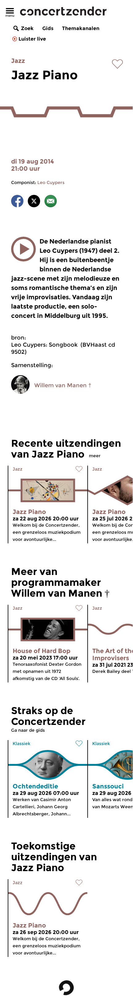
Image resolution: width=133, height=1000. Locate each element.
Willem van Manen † (62, 385)
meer (95, 455)
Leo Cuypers (50, 182)
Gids (47, 28)
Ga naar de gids (28, 730)
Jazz (18, 60)
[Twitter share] (34, 202)
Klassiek (21, 743)
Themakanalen (80, 28)
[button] (23, 249)
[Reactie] (50, 202)
